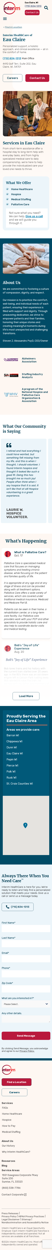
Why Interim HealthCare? (16, 1151)
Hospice (6, 1119)
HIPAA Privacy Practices (31, 1216)
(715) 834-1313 (12, 58)
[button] (25, 825)
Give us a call (34, 216)
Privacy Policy (9, 1216)
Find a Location (16, 1082)
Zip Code (7, 983)
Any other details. (12, 1013)
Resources (8, 1161)
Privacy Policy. (27, 1051)
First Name (8, 922)
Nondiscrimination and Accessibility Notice (25, 1222)
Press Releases (10, 1213)
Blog (4, 1165)
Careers (12, 78)
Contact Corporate (13, 1194)
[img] (12, 8)
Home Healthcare (12, 1113)
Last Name (8, 937)
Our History (8, 1145)
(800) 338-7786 (11, 1187)
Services (7, 1103)
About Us (7, 1141)
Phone (5, 968)
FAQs (5, 1107)
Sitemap (26, 1219)
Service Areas (11, 1170)
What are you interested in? (17, 998)
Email (5, 952)
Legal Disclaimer (11, 1219)
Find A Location (13, 27)
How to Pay (8, 1125)
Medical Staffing (11, 1131)
